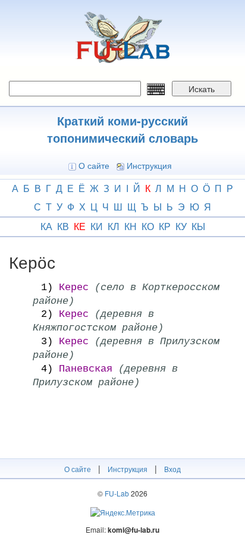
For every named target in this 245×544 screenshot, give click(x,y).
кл (114, 226)
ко (148, 226)
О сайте (93, 165)
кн (130, 226)
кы (198, 226)
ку (181, 226)
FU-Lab (117, 493)
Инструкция (149, 165)
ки (96, 226)
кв (63, 226)
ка (46, 226)
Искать (202, 89)
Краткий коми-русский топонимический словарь (122, 129)
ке (80, 226)
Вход (172, 469)
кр (165, 226)
